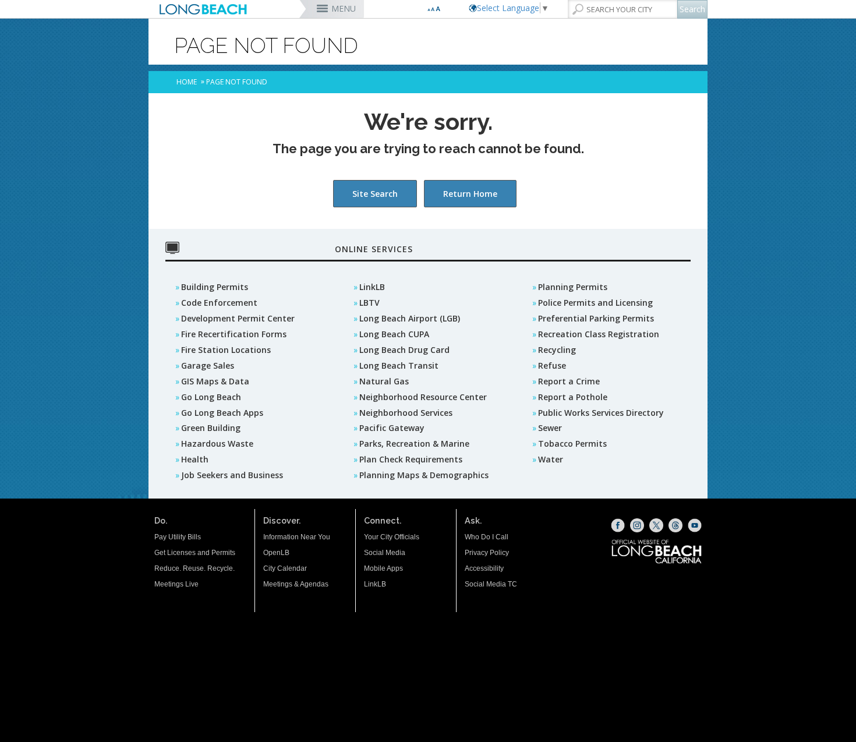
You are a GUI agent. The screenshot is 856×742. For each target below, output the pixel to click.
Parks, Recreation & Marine (414, 443)
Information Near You (296, 537)
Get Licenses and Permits (194, 553)
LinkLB (372, 286)
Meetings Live (176, 584)
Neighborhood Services (405, 412)
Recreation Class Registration (598, 334)
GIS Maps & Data (215, 381)
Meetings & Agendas (295, 584)
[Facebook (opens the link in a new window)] (618, 525)
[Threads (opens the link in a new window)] (675, 525)
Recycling (557, 349)
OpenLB (276, 553)
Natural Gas (384, 381)
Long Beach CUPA (394, 334)
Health (194, 459)
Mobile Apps (383, 568)
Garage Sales (207, 365)
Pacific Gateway (392, 427)
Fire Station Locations (226, 349)
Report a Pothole (572, 396)
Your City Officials (391, 537)
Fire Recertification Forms (233, 334)
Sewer (550, 427)
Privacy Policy (487, 553)
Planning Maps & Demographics (424, 474)
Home (186, 82)
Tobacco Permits (572, 443)
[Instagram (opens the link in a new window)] (637, 525)
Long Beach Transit (398, 365)
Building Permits (214, 286)
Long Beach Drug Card (404, 349)
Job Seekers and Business (232, 474)
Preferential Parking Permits (596, 318)
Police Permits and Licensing (595, 302)
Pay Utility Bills (177, 537)
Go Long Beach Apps (222, 412)
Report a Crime (569, 381)
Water (550, 459)
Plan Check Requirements (410, 459)
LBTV (369, 302)
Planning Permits (572, 286)
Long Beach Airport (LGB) (409, 318)
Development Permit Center (238, 318)
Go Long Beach (211, 396)
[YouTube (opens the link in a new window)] (695, 525)
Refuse (552, 365)
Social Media (384, 553)
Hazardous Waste (217, 443)
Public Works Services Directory (601, 412)
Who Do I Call (486, 537)
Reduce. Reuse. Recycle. (194, 568)
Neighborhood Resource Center (423, 396)
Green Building (210, 427)
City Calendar (285, 568)
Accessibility (484, 568)
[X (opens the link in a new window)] (656, 525)
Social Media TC (491, 584)
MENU (343, 8)
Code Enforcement (219, 302)
